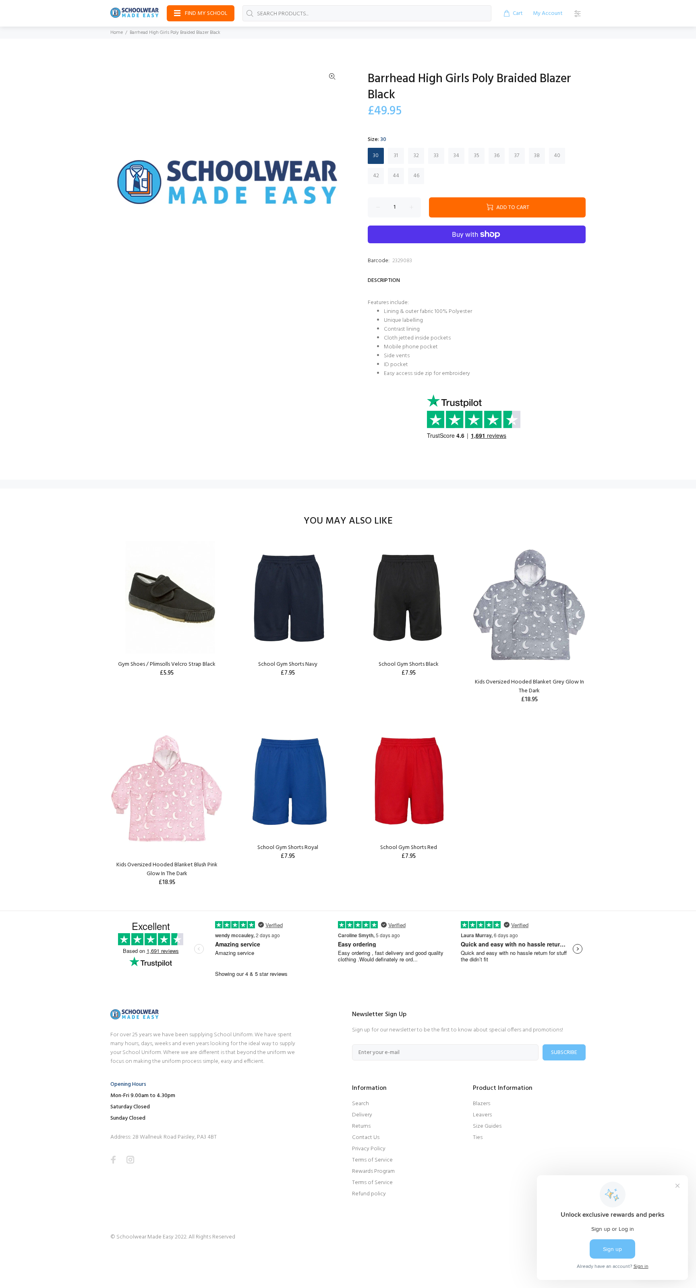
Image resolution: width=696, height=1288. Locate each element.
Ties (478, 1137)
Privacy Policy (368, 1148)
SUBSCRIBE (564, 1052)
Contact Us (365, 1137)
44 (396, 175)
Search (360, 1103)
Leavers (482, 1115)
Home (116, 33)
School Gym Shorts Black (409, 664)
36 (496, 155)
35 (476, 155)
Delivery (362, 1115)
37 (516, 155)
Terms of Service (372, 1160)
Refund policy (369, 1194)
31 (396, 155)
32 (416, 155)
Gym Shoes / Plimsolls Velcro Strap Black (166, 664)
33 (436, 155)
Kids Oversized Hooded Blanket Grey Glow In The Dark (529, 686)
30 (376, 155)
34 (456, 155)
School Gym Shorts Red (408, 847)
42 (376, 175)
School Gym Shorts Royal (287, 847)
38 (537, 155)
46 (416, 175)
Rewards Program (373, 1171)
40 (557, 155)
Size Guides (487, 1126)
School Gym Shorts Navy (287, 664)
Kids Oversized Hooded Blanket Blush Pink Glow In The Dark (167, 869)
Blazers (481, 1103)
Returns (361, 1126)
